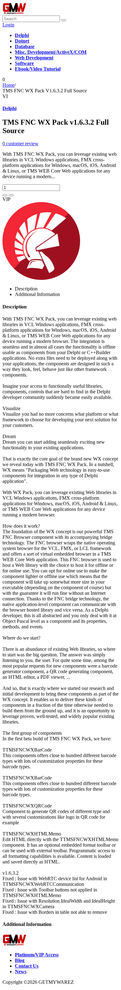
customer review (20, 143)
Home (8, 85)
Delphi (9, 108)
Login (8, 24)
